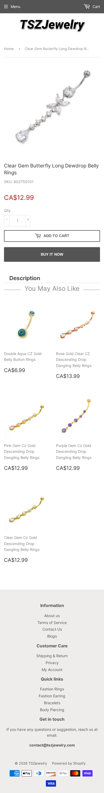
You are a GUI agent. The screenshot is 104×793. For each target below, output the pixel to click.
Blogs (52, 636)
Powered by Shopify (69, 763)
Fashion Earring (52, 696)
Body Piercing (52, 709)
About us (52, 615)
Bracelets (52, 703)
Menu (15, 6)
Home (9, 49)
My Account (52, 669)
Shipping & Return (52, 655)
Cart (95, 6)
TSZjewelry (38, 763)
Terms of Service (52, 622)
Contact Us (52, 629)
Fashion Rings (52, 689)
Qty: (7, 210)
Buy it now (52, 254)
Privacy (52, 662)
